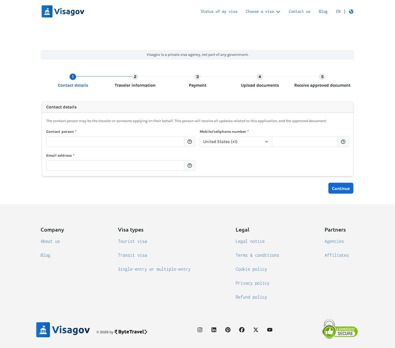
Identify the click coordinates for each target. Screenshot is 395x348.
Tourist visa (132, 241)
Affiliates (337, 255)
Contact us (299, 11)
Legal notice (250, 241)
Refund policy (251, 297)
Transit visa (132, 255)
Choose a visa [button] (260, 11)
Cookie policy (251, 269)
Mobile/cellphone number (224, 131)
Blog (323, 11)
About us (50, 241)
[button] (344, 11)
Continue (341, 188)
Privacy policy (253, 283)
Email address (60, 155)
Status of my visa (219, 11)
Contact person (61, 131)
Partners (335, 229)
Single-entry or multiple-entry (154, 269)
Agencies (334, 241)
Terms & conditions (257, 255)
